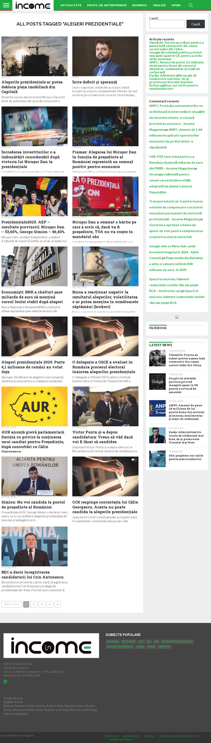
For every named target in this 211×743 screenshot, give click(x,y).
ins (156, 641)
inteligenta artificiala (177, 641)
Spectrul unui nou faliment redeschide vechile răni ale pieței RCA (177, 297)
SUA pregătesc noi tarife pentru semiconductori (173, 86)
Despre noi (111, 736)
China (140, 646)
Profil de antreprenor (107, 5)
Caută (153, 18)
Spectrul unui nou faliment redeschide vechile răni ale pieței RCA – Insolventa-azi (173, 285)
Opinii (176, 5)
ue (149, 641)
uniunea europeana (120, 646)
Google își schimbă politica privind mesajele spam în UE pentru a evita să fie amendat (175, 55)
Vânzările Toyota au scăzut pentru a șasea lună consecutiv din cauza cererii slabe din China (176, 45)
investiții (164, 646)
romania (112, 641)
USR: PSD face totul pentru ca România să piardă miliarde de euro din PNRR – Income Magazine (176, 162)
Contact (149, 736)
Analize (159, 5)
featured (128, 641)
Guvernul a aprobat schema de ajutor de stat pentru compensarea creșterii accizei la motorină (176, 231)
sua (141, 641)
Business (139, 5)
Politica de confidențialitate (178, 736)
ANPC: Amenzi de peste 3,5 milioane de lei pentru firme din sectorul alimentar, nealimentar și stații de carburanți (176, 67)
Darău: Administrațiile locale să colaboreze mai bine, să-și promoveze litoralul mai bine (172, 78)
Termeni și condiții (120, 739)
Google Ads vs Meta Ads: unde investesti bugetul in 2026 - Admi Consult (174, 252)
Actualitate (71, 5)
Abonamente (131, 736)
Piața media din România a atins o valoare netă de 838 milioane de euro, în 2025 (176, 264)
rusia (151, 646)
